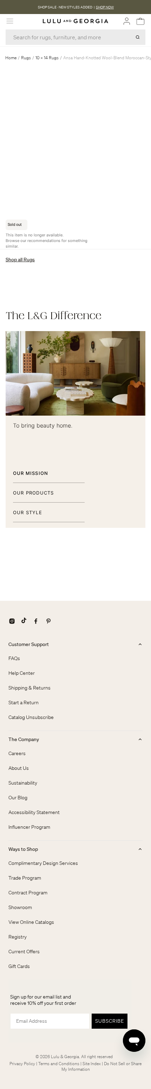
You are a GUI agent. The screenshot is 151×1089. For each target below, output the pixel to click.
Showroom (20, 907)
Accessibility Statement (34, 812)
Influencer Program (29, 827)
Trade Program (24, 878)
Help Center (21, 673)
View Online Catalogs (31, 922)
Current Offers (24, 951)
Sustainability (22, 783)
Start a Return (23, 702)
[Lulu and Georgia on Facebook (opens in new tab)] (35, 621)
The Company (23, 739)
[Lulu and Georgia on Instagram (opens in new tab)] (11, 621)
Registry (17, 937)
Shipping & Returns (29, 688)
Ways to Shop (23, 849)
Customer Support (28, 644)
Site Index (92, 1064)
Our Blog (17, 797)
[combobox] (75, 37)
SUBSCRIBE (109, 1021)
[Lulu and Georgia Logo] (75, 21)
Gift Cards (19, 966)
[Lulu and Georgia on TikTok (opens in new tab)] (24, 621)
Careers (17, 753)
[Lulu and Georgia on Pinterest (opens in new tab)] (48, 621)
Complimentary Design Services (43, 863)
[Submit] (137, 37)
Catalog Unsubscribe (31, 717)
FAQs (14, 658)
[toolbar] (75, 7)
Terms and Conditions (58, 1064)
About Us (18, 768)
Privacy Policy (22, 1064)
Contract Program (27, 892)
